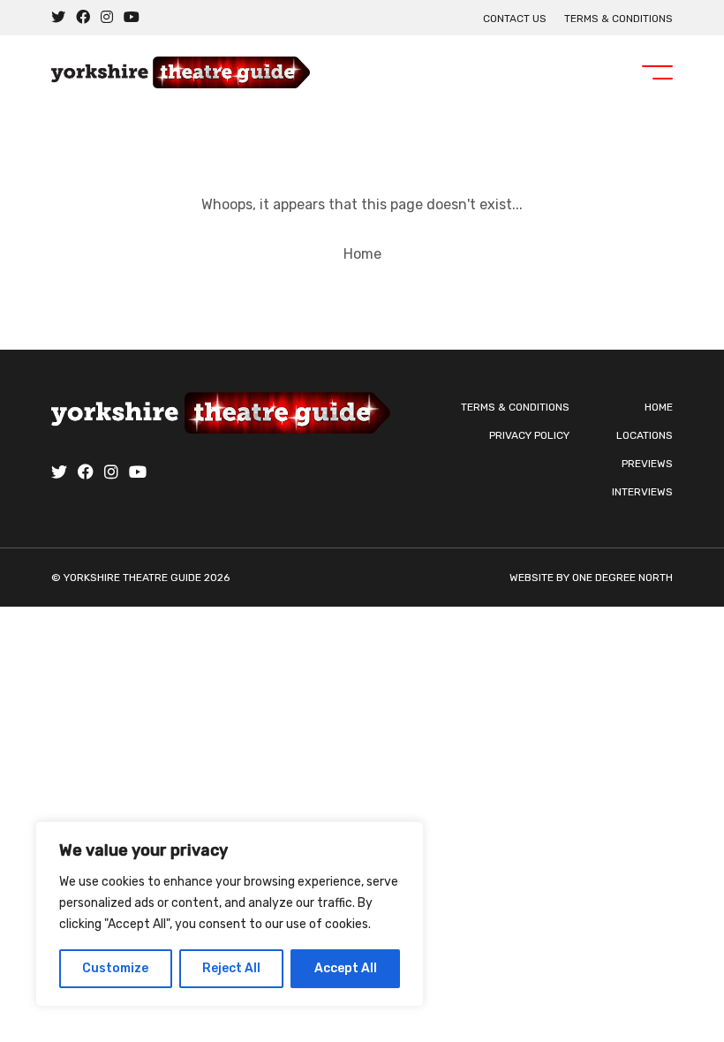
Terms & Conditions (618, 18)
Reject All (231, 968)
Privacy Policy (529, 435)
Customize (115, 968)
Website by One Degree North (591, 577)
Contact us (515, 18)
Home (362, 253)
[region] (229, 914)
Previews (647, 463)
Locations (644, 435)
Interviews (642, 492)
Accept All (345, 968)
